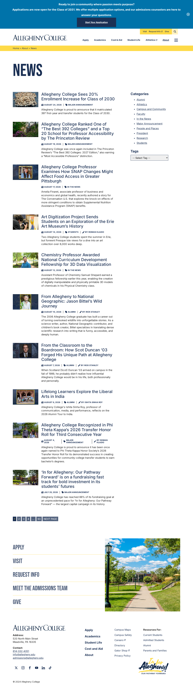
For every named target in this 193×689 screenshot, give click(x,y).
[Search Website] (175, 31)
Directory (119, 645)
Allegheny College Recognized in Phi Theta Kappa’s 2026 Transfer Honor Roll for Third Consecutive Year (77, 429)
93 (39, 518)
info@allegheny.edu (24, 654)
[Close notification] (188, 14)
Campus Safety (123, 634)
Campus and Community (151, 109)
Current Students (152, 634)
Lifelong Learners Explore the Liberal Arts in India (76, 394)
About (166, 40)
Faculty (141, 113)
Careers (118, 640)
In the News (144, 118)
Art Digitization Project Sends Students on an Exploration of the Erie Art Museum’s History (77, 221)
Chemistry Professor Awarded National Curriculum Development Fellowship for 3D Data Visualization (76, 259)
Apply (85, 40)
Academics (100, 40)
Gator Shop (120, 650)
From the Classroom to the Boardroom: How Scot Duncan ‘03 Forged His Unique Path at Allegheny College (76, 352)
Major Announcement (149, 123)
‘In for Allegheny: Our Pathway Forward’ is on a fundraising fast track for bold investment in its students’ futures (72, 479)
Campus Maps (122, 629)
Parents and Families (155, 650)
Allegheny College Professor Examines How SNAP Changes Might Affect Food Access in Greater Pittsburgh (77, 174)
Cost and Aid (94, 649)
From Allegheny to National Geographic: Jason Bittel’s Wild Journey (71, 301)
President (142, 133)
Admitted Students (153, 640)
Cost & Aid (116, 40)
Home (16, 48)
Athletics (150, 40)
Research (142, 138)
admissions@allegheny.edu (28, 657)
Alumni (141, 99)
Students (142, 142)
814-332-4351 (21, 651)
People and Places (148, 128)
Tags (135, 151)
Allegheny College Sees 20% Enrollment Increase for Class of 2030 (78, 96)
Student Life (133, 40)
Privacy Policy (122, 655)
